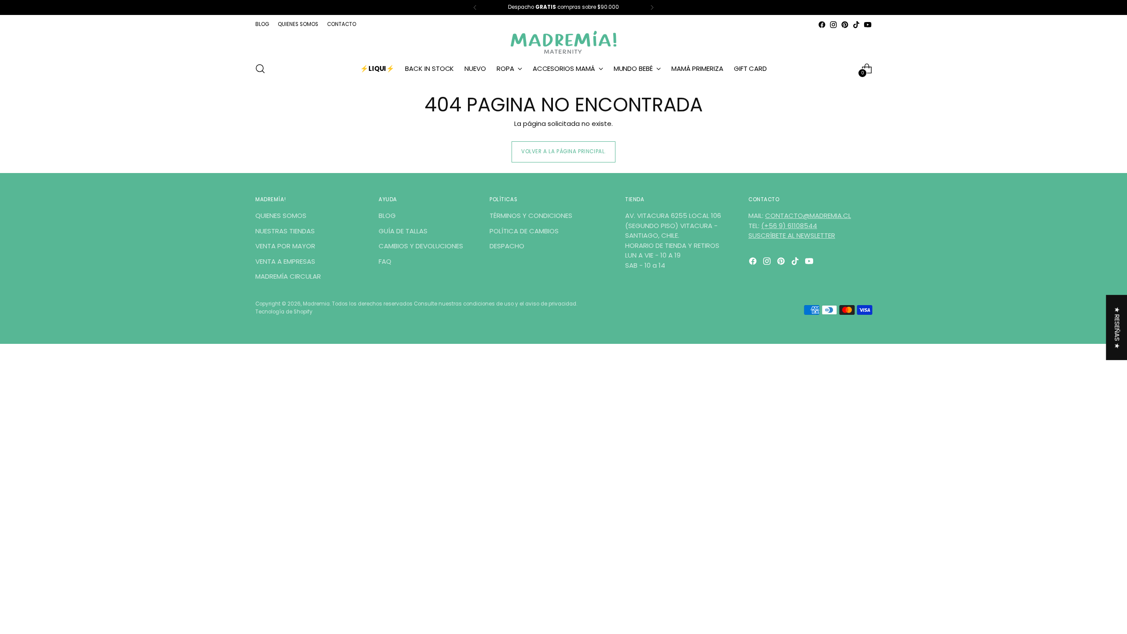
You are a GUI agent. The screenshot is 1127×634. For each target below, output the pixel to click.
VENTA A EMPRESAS (285, 261)
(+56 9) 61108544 (789, 225)
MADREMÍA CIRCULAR (288, 276)
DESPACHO (507, 246)
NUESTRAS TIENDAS (285, 231)
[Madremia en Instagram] (833, 25)
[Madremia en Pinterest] (845, 25)
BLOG (387, 215)
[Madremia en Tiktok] (856, 25)
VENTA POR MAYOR (285, 246)
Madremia (316, 303)
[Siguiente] (652, 7)
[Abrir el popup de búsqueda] (260, 68)
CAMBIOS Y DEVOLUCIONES (421, 246)
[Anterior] (475, 7)
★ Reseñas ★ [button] (1117, 328)
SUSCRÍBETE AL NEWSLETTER (791, 235)
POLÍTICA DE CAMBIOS (524, 231)
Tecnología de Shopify (284, 311)
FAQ (385, 261)
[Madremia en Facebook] (822, 25)
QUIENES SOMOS (280, 215)
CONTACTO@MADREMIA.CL (808, 215)
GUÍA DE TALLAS (403, 231)
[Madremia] (563, 42)
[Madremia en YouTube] (868, 25)
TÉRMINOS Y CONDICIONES (531, 215)
